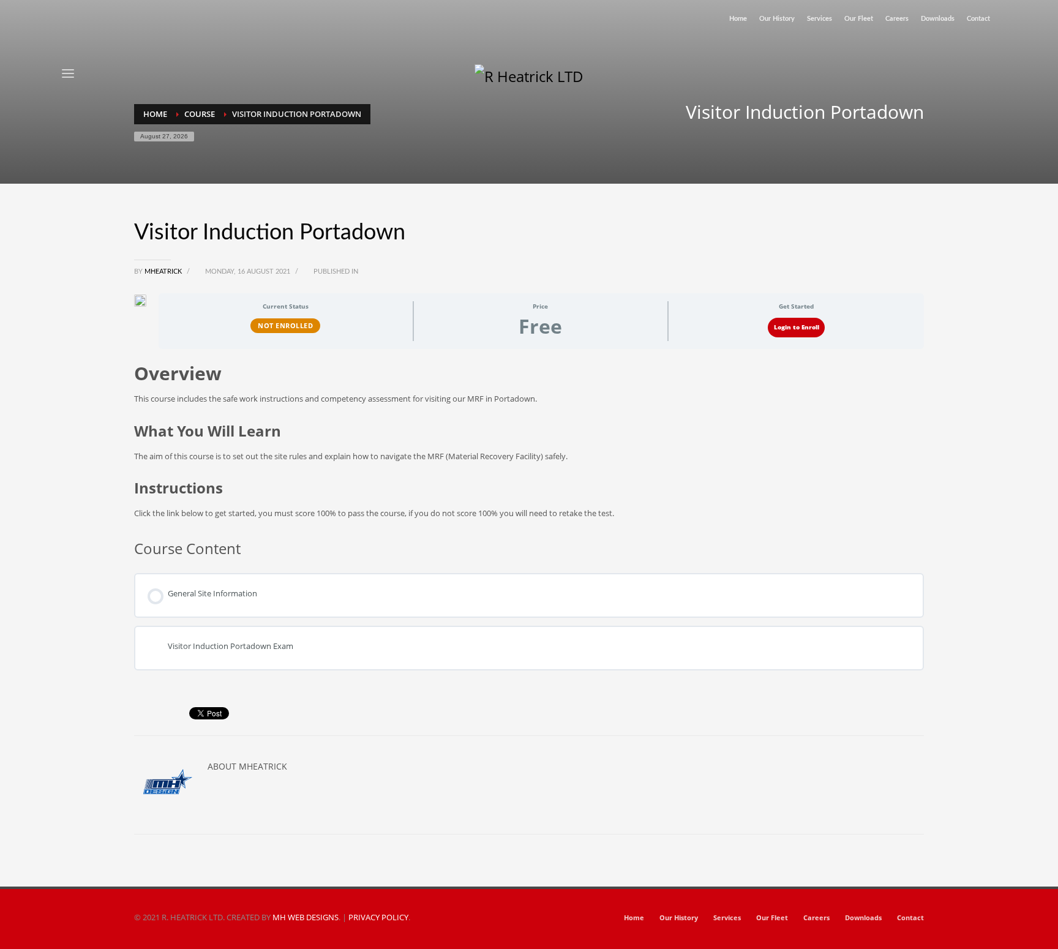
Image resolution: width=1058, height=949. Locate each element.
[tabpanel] (529, 440)
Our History (777, 18)
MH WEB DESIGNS (305, 917)
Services (819, 18)
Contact (978, 18)
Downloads (938, 18)
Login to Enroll (796, 327)
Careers (897, 18)
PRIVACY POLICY (378, 917)
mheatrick (164, 271)
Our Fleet (858, 18)
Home (738, 18)
